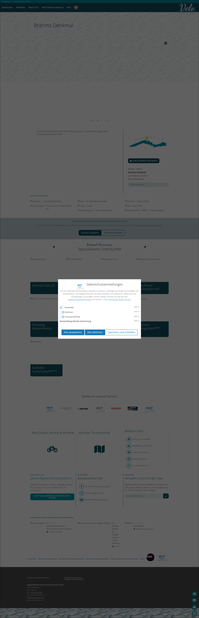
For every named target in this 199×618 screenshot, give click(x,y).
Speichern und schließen (121, 332)
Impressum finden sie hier (119, 299)
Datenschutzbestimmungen (80, 299)
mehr (136, 307)
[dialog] (99, 309)
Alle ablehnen (95, 332)
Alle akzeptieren (73, 332)
